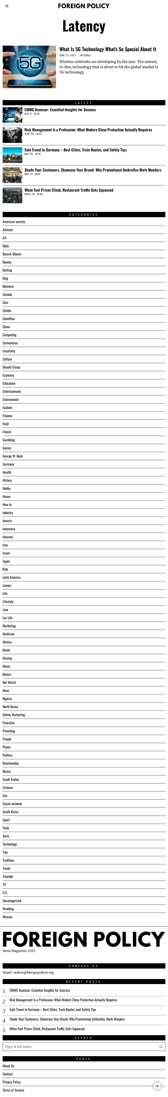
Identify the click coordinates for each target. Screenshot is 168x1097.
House (6, 496)
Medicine (8, 633)
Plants (7, 747)
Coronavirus (10, 342)
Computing (9, 334)
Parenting (9, 730)
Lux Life (7, 617)
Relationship (11, 763)
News (6, 690)
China (6, 326)
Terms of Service (13, 1090)
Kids (5, 569)
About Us (8, 1065)
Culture (7, 359)
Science (8, 787)
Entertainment (12, 391)
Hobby (6, 488)
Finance (7, 415)
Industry (8, 512)
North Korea (10, 706)
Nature (7, 674)
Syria (6, 836)
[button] (161, 1046)
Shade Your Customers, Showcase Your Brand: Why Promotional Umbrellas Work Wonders (92, 169)
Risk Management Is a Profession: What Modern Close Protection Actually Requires (88, 129)
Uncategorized (12, 900)
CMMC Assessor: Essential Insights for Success (60, 109)
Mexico (7, 642)
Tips (5, 852)
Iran (5, 545)
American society (14, 221)
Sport (6, 819)
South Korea (10, 811)
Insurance (9, 528)
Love (5, 609)
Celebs (7, 310)
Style (6, 827)
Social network (12, 803)
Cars (5, 302)
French (7, 431)
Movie (6, 650)
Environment (11, 399)
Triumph (8, 876)
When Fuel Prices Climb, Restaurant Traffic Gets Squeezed (68, 189)
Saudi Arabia (11, 779)
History (7, 480)
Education (9, 383)
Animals (8, 229)
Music (6, 666)
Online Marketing (14, 714)
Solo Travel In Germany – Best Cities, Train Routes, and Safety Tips (75, 149)
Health (7, 472)
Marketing (9, 625)
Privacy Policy (12, 1082)
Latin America (12, 577)
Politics (7, 755)
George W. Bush (13, 456)
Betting (7, 270)
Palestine (9, 722)
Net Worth (9, 682)
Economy (8, 375)
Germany (8, 464)
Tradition (8, 860)
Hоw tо (7, 504)
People (7, 739)
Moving (7, 658)
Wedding (8, 908)
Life (5, 593)
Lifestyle (8, 601)
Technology (10, 844)
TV (4, 884)
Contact (8, 1073)
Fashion (7, 407)
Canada (7, 294)
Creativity (9, 351)
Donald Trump (11, 367)
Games (7, 448)
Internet (85, 55)
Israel (6, 553)
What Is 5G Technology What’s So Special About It (108, 49)
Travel (6, 868)
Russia (7, 771)
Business (8, 286)
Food (6, 423)
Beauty (7, 262)
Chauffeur (9, 318)
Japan (6, 561)
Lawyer (7, 585)
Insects (7, 520)
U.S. (5, 892)
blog (5, 278)
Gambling (9, 439)
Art (5, 237)
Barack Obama (12, 253)
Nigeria (7, 698)
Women (7, 916)
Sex (5, 795)
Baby (6, 245)
